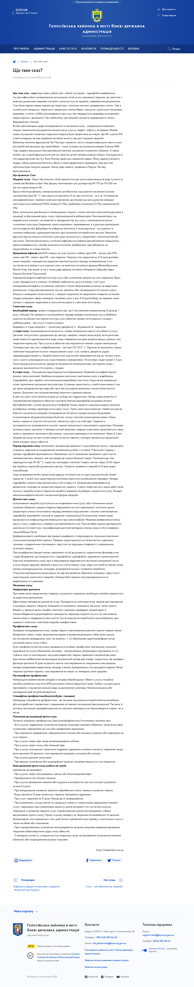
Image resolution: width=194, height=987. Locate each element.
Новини (24, 61)
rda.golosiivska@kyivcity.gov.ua (109, 943)
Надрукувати (25, 860)
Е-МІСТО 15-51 (68, 49)
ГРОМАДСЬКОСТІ (112, 49)
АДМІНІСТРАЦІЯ (44, 49)
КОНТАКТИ (88, 49)
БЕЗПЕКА (133, 49)
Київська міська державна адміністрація (107, 960)
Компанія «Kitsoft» (157, 949)
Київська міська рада (96, 967)
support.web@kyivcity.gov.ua (158, 935)
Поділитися (95, 860)
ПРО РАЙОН (21, 49)
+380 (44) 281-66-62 (106, 937)
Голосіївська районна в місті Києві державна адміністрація (109, 952)
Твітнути (116, 860)
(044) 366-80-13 (161, 941)
